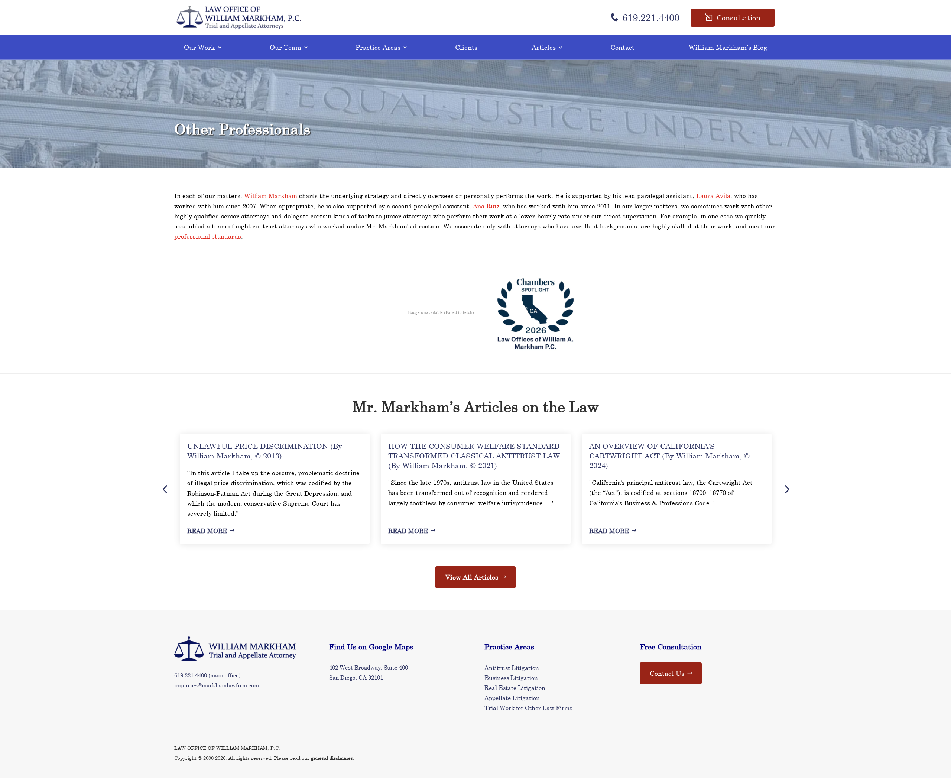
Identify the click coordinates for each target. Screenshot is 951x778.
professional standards (207, 236)
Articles (544, 47)
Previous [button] (165, 489)
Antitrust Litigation (511, 667)
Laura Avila (713, 196)
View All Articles (471, 577)
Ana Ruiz (486, 206)
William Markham (270, 196)
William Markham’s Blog (728, 47)
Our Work (199, 47)
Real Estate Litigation (514, 687)
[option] (275, 489)
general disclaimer (332, 758)
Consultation (738, 17)
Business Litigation (511, 677)
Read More (207, 531)
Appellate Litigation (512, 697)
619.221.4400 (650, 17)
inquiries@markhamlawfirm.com (216, 685)
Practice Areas (378, 47)
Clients (466, 47)
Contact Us (667, 673)
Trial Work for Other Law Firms (528, 707)
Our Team (285, 47)
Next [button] (786, 489)
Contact (622, 47)
